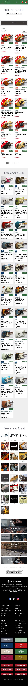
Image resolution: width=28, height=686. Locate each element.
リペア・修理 (18, 610)
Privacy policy (13, 567)
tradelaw (21, 567)
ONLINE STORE (14, 10)
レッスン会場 (18, 630)
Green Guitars (5, 605)
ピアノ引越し (4, 633)
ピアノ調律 (4, 631)
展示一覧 (3, 623)
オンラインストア (6, 608)
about (5, 567)
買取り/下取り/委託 (6, 610)
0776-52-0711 (15, 588)
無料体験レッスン (20, 620)
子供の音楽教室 (19, 627)
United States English (14, 14)
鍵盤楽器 (3, 620)
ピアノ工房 (4, 626)
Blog (16, 608)
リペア (3, 615)
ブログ (3, 618)
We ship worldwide (10, 570)
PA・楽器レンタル (20, 632)
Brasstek (17, 605)
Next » (20, 163)
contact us (20, 570)
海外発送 (3, 613)
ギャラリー (18, 615)
